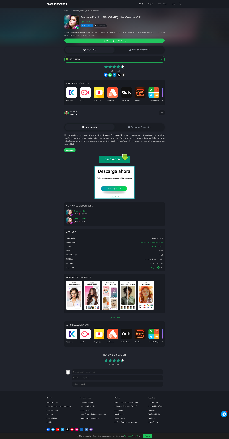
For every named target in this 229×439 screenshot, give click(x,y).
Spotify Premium (87, 402)
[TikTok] (67, 429)
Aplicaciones (162, 4)
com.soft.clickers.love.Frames (151, 242)
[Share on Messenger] (106, 75)
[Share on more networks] (123, 75)
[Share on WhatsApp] (110, 75)
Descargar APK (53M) (114, 40)
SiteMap (49, 422)
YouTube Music (154, 414)
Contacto (50, 414)
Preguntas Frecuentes (139, 127)
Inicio (141, 4)
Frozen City (118, 410)
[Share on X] (119, 75)
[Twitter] (53, 429)
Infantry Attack (119, 418)
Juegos (150, 4)
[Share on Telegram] (114, 75)
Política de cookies (53, 410)
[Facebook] (48, 429)
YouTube (151, 418)
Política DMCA (52, 418)
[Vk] (86, 429)
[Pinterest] (72, 429)
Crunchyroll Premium (88, 406)
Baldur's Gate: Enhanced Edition (126, 402)
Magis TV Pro (153, 422)
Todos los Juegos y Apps (90, 418)
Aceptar (147, 436)
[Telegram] (62, 429)
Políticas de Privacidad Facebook (59, 406)
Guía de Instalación (139, 49)
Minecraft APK (86, 410)
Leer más (69, 150)
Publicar (157, 388)
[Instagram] (76, 429)
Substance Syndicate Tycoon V (126, 406)
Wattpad (151, 410)
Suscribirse (88, 26)
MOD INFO (89, 49)
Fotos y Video (157, 246)
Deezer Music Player (156, 406)
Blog (173, 4)
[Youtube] (57, 429)
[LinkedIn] (81, 429)
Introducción (89, 127)
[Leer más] (114, 150)
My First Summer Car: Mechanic (126, 422)
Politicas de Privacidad (131, 436)
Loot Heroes (119, 414)
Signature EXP (86, 22)
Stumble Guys (153, 402)
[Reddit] (91, 429)
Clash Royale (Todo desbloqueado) (93, 414)
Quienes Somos (52, 402)
